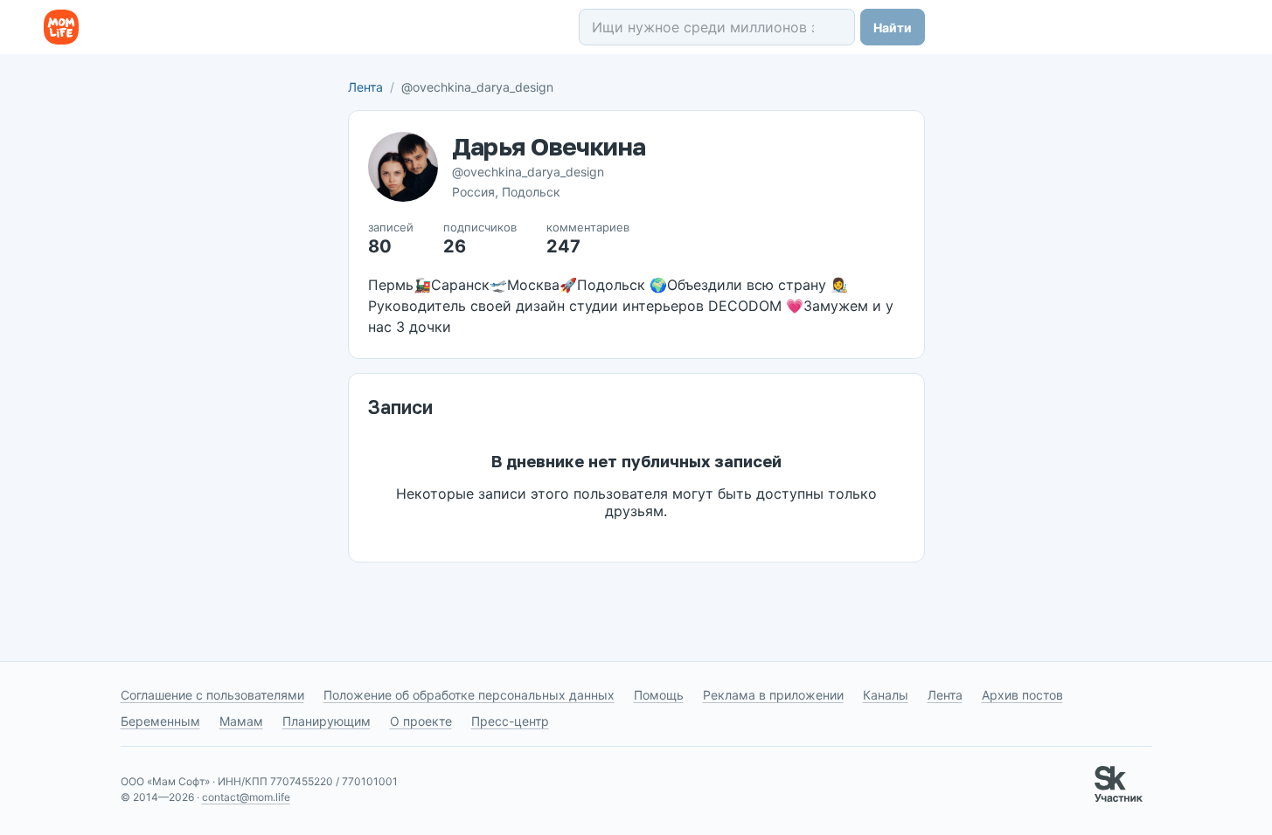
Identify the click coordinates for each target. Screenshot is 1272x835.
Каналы (885, 694)
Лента (365, 86)
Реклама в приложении (773, 694)
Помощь (659, 694)
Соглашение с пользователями (212, 694)
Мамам (241, 721)
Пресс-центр (510, 721)
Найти (892, 27)
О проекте (421, 721)
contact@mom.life (246, 797)
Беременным (160, 721)
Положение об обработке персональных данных (469, 694)
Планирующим (326, 721)
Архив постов (1022, 694)
